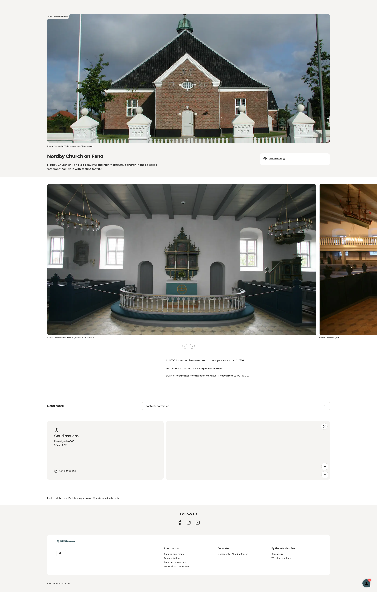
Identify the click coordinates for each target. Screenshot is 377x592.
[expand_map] (324, 426)
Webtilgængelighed (282, 558)
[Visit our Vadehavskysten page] (179, 522)
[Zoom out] (324, 474)
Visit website (275, 158)
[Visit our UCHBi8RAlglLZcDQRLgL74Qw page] (197, 522)
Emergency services (175, 562)
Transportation (172, 558)
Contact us (277, 554)
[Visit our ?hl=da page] (188, 522)
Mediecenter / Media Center (233, 554)
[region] (248, 450)
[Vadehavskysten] (66, 541)
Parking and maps (174, 554)
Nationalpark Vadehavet (177, 566)
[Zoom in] (324, 466)
